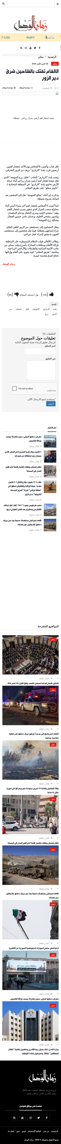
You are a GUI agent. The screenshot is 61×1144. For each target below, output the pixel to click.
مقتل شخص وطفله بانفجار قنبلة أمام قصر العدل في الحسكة (33, 843)
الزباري (46, 308)
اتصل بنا (11, 1131)
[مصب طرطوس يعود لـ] (50, 515)
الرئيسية (52, 56)
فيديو (24, 1131)
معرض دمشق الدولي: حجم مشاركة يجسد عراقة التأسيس (34, 999)
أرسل (50, 403)
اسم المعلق (50, 345)
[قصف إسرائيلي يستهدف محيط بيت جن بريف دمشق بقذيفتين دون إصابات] (50, 530)
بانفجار (19, 308)
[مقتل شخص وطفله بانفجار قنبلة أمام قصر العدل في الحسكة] (50, 476)
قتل (27, 308)
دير (10, 308)
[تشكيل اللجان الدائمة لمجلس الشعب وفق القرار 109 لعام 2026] (30, 673)
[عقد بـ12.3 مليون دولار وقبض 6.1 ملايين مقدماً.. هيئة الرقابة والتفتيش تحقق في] (50, 492)
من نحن (46, 1131)
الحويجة (35, 308)
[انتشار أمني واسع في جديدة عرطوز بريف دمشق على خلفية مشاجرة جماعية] (30, 724)
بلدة (55, 308)
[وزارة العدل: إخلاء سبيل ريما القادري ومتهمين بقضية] (30, 1039)
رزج (46, 313)
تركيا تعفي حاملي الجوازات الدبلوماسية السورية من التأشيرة (34, 948)
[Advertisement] (30, 577)
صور (18, 1131)
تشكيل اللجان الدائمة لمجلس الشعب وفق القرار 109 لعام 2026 (33, 683)
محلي (41, 56)
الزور (54, 313)
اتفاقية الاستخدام (34, 1131)
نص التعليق (50, 358)
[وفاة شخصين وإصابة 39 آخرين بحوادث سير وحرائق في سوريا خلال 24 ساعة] (30, 778)
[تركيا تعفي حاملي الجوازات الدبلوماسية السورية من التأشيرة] (30, 938)
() (45, 293)
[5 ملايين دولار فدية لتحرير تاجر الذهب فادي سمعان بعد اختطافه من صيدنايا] (50, 461)
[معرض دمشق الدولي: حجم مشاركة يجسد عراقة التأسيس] (50, 446)
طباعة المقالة (7, 87)
